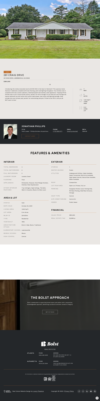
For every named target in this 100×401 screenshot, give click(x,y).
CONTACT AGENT (30, 136)
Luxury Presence (38, 391)
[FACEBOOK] (79, 391)
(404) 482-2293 (43, 355)
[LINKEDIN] (87, 391)
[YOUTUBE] (90, 391)
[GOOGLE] (94, 391)
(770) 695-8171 (57, 131)
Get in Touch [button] (50, 312)
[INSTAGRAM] (83, 391)
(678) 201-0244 (43, 363)
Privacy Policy (69, 391)
